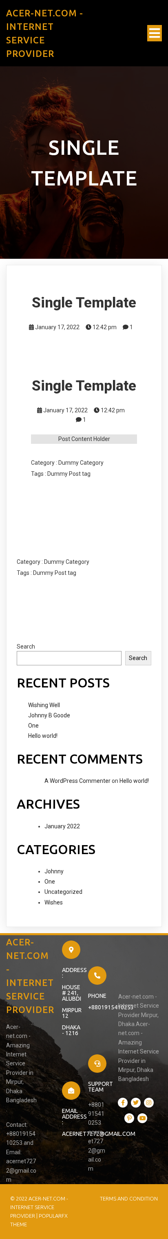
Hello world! (42, 736)
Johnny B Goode (49, 715)
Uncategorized (63, 892)
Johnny (54, 871)
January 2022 (62, 826)
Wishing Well (44, 705)
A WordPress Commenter (77, 781)
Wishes (53, 902)
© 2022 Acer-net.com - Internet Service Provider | (39, 1207)
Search (26, 646)
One (33, 725)
